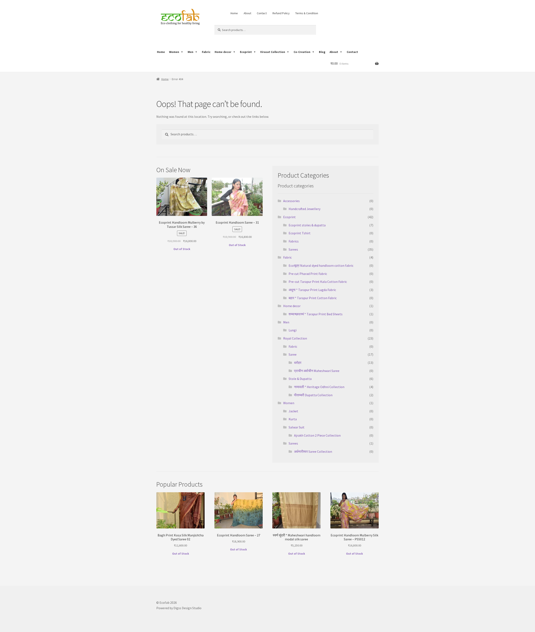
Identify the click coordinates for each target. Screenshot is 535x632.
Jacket (293, 411)
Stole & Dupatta (300, 379)
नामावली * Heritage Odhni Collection (319, 387)
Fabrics (294, 241)
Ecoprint (246, 52)
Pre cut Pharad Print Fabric (308, 274)
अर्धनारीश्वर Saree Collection (313, 451)
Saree (293, 354)
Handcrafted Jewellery (304, 209)
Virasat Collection (272, 52)
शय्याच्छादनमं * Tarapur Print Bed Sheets (316, 314)
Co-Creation (302, 52)
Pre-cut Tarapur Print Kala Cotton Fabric (318, 281)
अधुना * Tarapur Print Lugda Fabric (312, 290)
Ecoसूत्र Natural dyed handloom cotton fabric (321, 265)
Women (174, 52)
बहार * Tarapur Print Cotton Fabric (313, 298)
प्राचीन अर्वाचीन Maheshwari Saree (316, 371)
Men (190, 52)
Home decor (223, 52)
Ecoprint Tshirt (300, 233)
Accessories (291, 201)
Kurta (293, 419)
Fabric (206, 52)
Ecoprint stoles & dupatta (307, 225)
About (247, 13)
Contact (262, 13)
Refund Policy (281, 13)
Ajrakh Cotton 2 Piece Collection (317, 435)
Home (234, 13)
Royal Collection (295, 338)
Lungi (293, 330)
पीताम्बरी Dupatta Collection (313, 395)
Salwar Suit (296, 427)
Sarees (293, 249)
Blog (322, 52)
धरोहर (297, 362)
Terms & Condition (306, 13)
